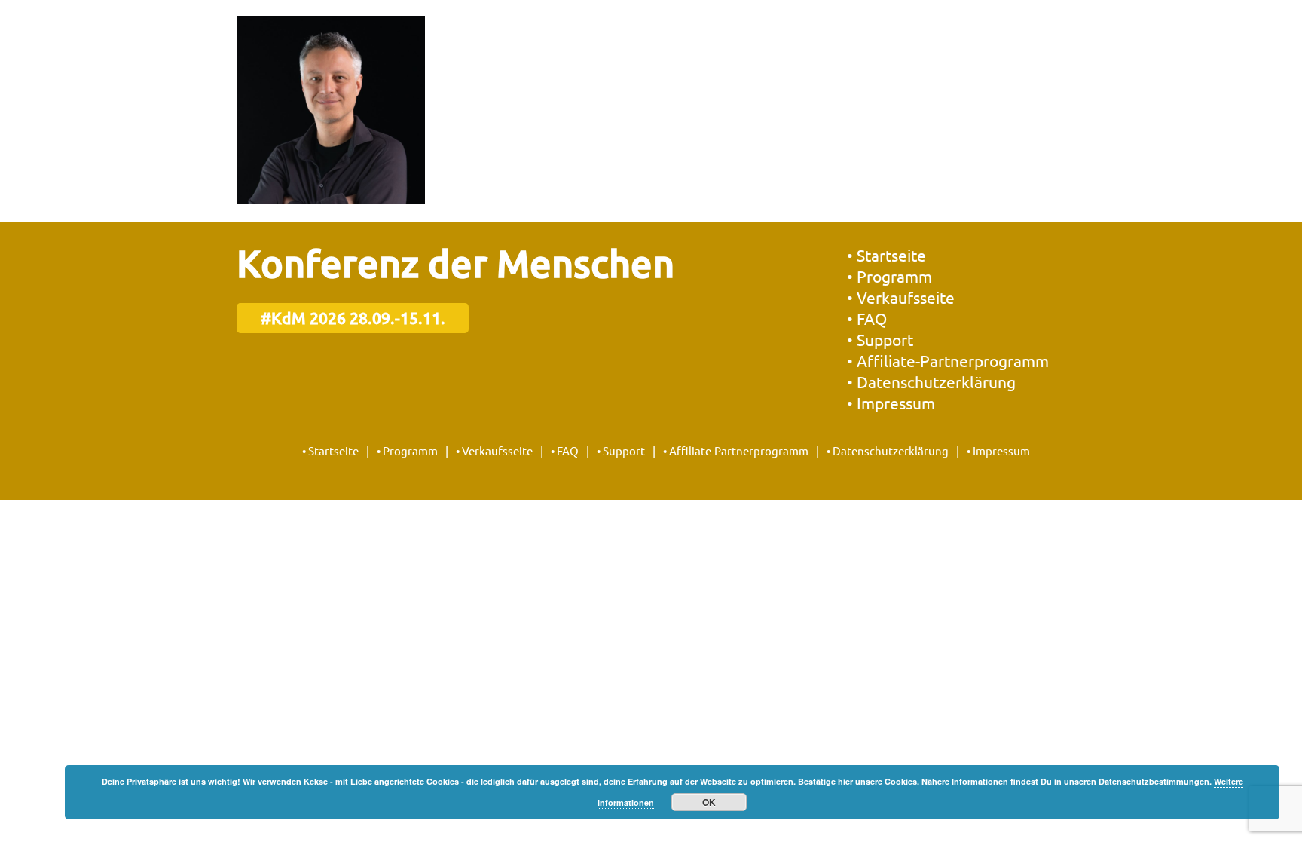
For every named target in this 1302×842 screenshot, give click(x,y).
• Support (880, 339)
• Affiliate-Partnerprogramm (948, 360)
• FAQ (867, 318)
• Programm (889, 276)
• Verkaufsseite (901, 297)
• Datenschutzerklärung (931, 381)
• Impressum (891, 402)
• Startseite (886, 255)
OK (709, 802)
